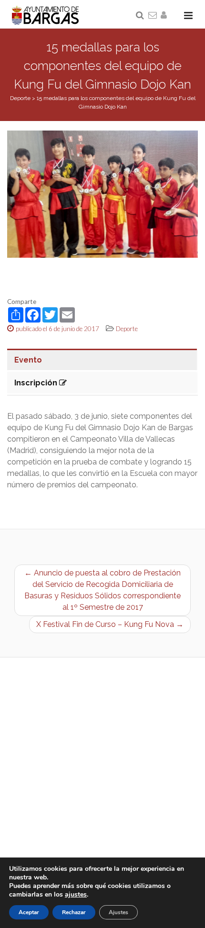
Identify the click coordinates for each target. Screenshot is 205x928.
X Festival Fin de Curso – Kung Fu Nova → (110, 624)
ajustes (76, 894)
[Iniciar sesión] (165, 15)
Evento (28, 359)
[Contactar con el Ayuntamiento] (153, 15)
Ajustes (118, 912)
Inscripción (36, 382)
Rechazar (74, 912)
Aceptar (29, 912)
